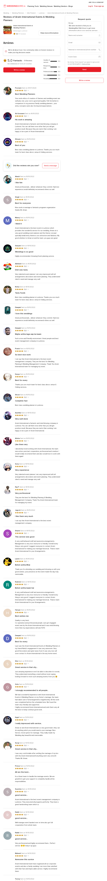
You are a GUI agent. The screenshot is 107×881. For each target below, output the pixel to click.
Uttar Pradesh (31, 13)
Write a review (19, 70)
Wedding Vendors (60, 6)
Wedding (6, 13)
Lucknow (42, 13)
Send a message (50, 166)
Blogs (70, 6)
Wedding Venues (46, 6)
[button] (31, 165)
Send (84, 69)
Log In (90, 6)
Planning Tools (33, 6)
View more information (49, 33)
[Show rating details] (28, 90)
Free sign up (99, 6)
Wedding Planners (18, 13)
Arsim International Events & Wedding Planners (62, 13)
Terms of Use (86, 64)
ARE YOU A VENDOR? (96, 2)
